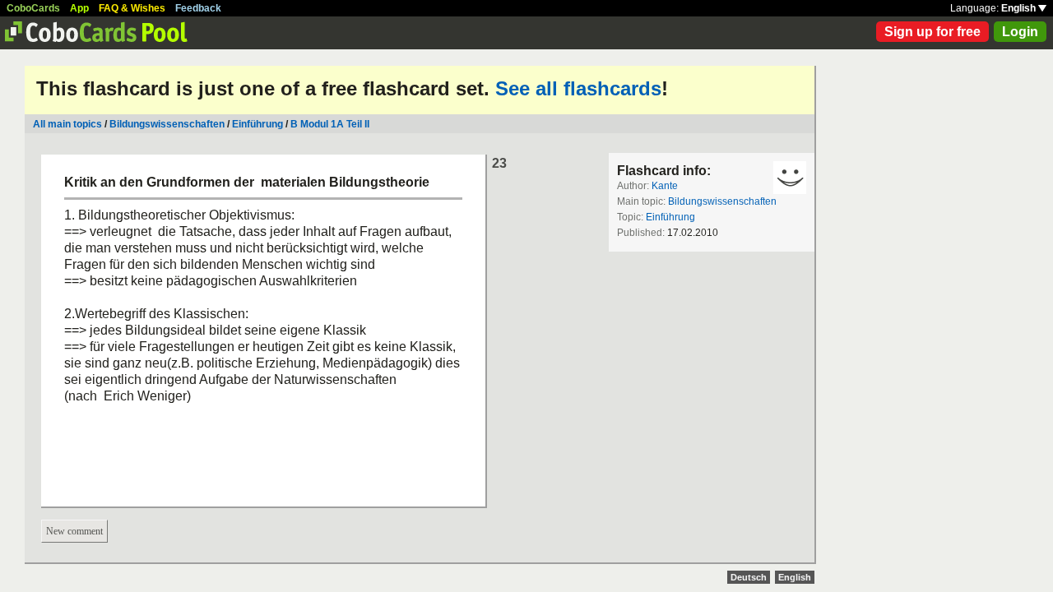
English (1019, 8)
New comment (74, 531)
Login (1020, 32)
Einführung (257, 124)
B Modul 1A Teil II (329, 124)
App (79, 8)
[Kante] (789, 177)
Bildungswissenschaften (167, 124)
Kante (665, 186)
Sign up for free (932, 32)
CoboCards (33, 8)
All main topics (67, 124)
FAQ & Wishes (132, 8)
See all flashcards (578, 88)
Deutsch (749, 577)
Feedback (198, 8)
